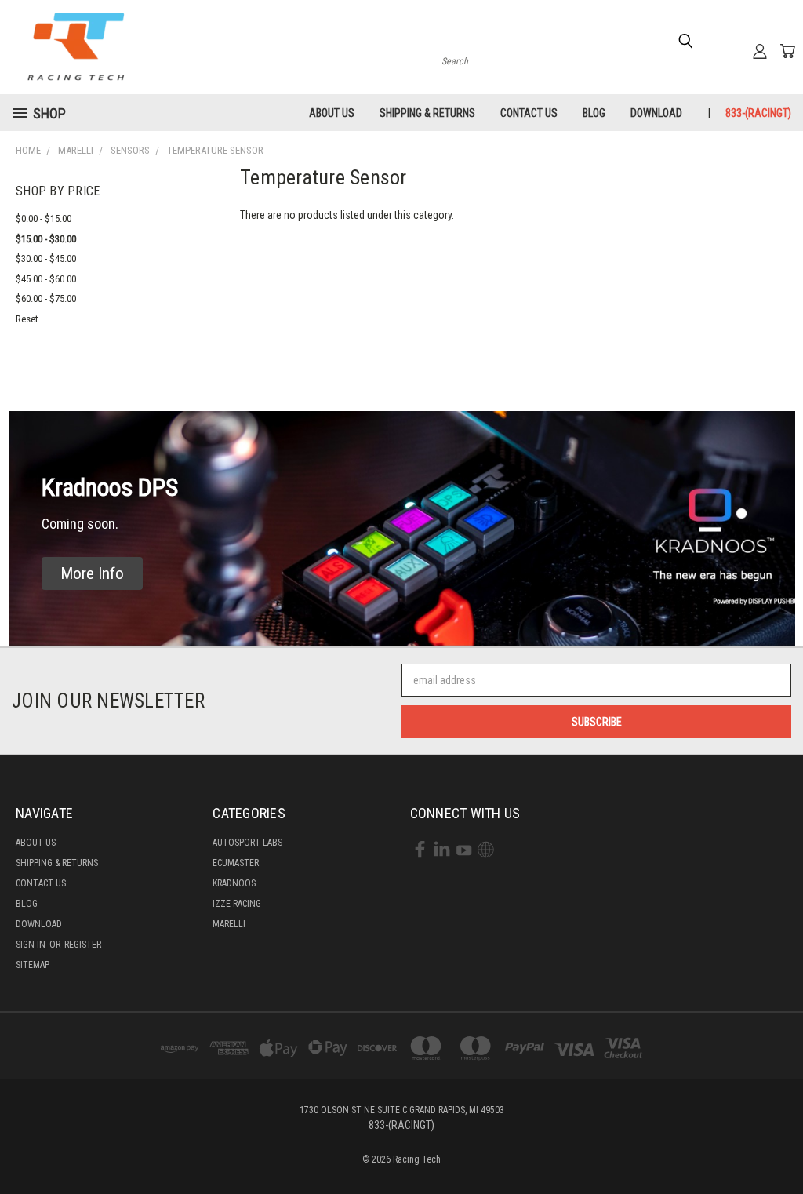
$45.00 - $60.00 (46, 279)
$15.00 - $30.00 (46, 239)
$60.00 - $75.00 (46, 298)
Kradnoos (234, 883)
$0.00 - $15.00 (43, 218)
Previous (779, 1145)
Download (656, 113)
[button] (92, 574)
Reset (27, 319)
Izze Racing (237, 903)
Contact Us (529, 113)
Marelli (229, 924)
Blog (594, 113)
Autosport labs (247, 842)
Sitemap (32, 964)
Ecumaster (236, 862)
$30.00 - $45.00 (46, 258)
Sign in (32, 944)
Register (82, 944)
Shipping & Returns (427, 113)
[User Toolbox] (760, 51)
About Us (331, 113)
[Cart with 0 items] (787, 51)
